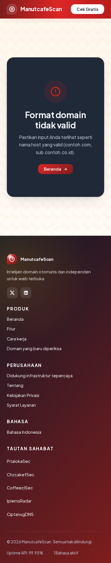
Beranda (52, 168)
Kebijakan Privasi (23, 395)
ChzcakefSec (20, 474)
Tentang (15, 385)
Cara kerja (16, 338)
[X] (12, 292)
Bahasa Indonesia (24, 432)
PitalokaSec (18, 461)
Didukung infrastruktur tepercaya (40, 375)
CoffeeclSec (20, 487)
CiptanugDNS (20, 514)
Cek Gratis (87, 9)
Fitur (11, 328)
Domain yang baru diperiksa (34, 348)
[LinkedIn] (25, 292)
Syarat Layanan (21, 404)
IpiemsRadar (19, 500)
